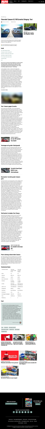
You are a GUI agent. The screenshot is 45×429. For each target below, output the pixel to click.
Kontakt (25, 422)
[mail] (31, 412)
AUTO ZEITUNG (3, 16)
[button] (12, 54)
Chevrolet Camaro (12, 327)
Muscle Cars (12, 329)
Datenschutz (25, 419)
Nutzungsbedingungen (18, 419)
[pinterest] (14, 412)
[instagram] (17, 412)
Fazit (2, 60)
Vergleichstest (4, 331)
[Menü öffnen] (43, 1)
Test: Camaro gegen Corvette (5, 50)
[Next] (21, 31)
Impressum (11, 419)
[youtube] (25, 412)
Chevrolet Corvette (4, 329)
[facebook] (20, 412)
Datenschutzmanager (32, 419)
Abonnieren (38, 404)
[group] (12, 33)
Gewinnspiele (20, 422)
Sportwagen (17, 329)
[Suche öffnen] (39, 1)
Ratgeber (11, 2)
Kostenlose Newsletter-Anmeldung (11, 403)
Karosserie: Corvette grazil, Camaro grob (7, 53)
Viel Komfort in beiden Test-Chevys (6, 55)
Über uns (31, 421)
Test (5, 16)
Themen (35, 421)
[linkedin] (22, 412)
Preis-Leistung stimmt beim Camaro (6, 56)
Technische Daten (3, 58)
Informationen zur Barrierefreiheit (14, 421)
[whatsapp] (28, 412)
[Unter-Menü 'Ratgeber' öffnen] (13, 2)
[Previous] (2, 31)
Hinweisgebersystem (25, 421)
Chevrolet (6, 327)
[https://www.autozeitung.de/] (4, 2)
